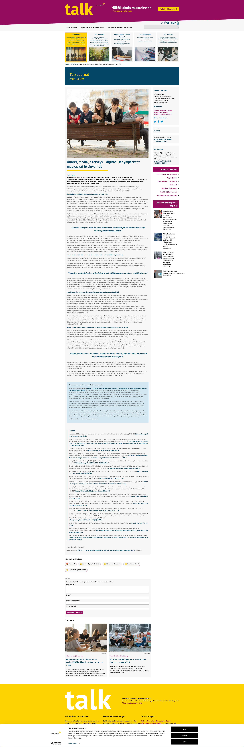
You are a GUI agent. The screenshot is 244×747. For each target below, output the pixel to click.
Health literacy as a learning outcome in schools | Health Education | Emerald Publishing (108, 483)
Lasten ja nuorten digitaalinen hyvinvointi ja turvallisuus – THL (98, 510)
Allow (185, 729)
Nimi (68, 595)
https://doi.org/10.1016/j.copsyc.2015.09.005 (103, 450)
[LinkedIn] (162, 23)
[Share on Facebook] (158, 121)
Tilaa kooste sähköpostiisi (132, 703)
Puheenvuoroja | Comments (74, 656)
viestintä (169, 114)
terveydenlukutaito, (161, 112)
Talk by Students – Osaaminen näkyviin (156, 721)
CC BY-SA (157, 131)
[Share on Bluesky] (162, 121)
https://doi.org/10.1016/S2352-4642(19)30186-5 (85, 520)
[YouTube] (178, 23)
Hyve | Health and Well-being (119, 656)
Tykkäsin (72, 564)
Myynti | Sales (172, 178)
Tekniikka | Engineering (169, 188)
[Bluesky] (167, 23)
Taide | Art (173, 185)
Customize (183, 735)
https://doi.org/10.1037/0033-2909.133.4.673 (124, 468)
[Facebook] (165, 23)
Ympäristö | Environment (168, 192)
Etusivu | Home (72, 28)
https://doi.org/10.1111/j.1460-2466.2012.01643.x (92, 463)
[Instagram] (171, 23)
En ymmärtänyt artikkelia (77, 570)
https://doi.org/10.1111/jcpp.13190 (111, 478)
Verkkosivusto (71, 606)
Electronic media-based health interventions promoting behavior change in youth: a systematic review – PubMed (108, 457)
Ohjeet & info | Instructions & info (92, 28)
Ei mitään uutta (133, 564)
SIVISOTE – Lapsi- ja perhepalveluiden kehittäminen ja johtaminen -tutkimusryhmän (106, 550)
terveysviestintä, (160, 114)
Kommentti (70, 585)
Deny (184, 742)
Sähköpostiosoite (73, 601)
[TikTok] (174, 23)
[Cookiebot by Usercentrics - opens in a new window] (55, 743)
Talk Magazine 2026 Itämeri (151, 723)
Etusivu (67, 64)
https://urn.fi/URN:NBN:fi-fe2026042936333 (163, 140)
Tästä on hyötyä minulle (90, 564)
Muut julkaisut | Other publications (120, 28)
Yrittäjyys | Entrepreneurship (167, 195)
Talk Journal (74, 64)
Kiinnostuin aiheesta (113, 564)
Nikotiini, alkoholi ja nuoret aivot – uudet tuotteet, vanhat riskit (128, 660)
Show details (72, 743)
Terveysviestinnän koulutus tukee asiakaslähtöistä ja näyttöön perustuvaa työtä (84, 662)
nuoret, (156, 110)
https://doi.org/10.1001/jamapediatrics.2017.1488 (92, 491)
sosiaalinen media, (165, 110)
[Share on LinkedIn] (155, 121)
